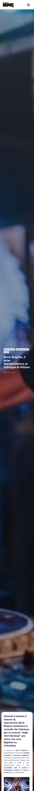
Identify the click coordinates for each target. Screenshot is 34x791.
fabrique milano (22, 349)
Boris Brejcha (9, 349)
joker (6, 352)
